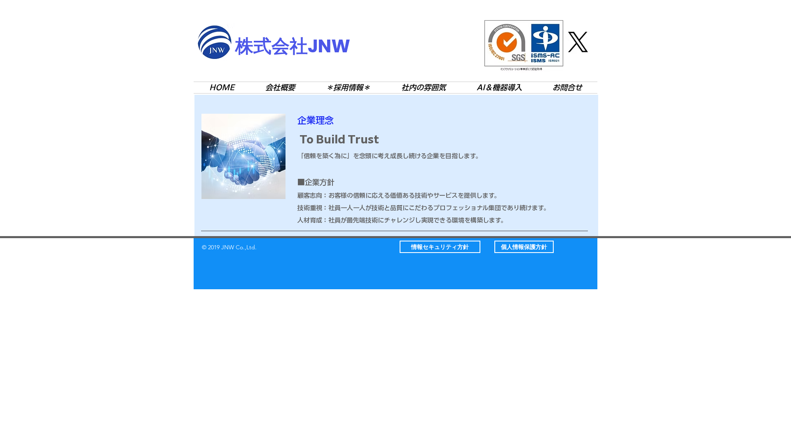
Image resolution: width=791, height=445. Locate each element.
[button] (440, 247)
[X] (578, 42)
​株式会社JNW (292, 46)
